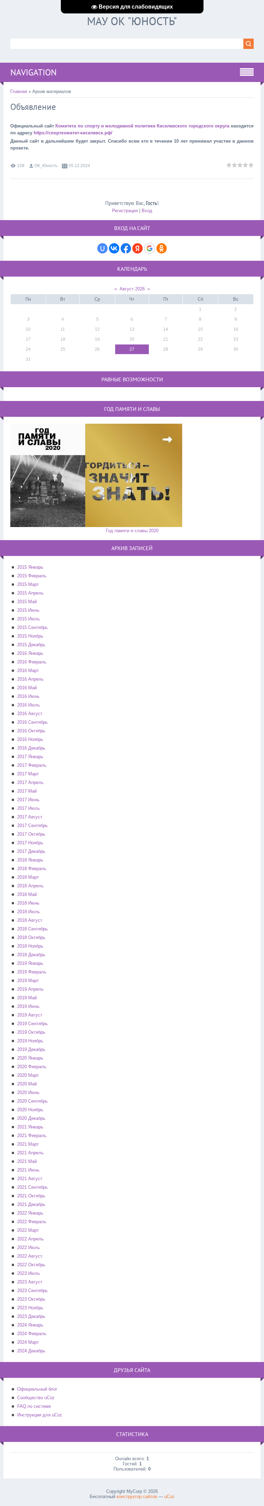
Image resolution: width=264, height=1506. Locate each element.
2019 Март (28, 980)
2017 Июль (28, 808)
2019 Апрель (30, 989)
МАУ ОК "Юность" (132, 21)
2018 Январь (30, 860)
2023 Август (29, 1282)
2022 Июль (28, 1247)
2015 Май (27, 601)
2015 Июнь (28, 610)
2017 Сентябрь (32, 825)
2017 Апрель (30, 782)
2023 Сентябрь (32, 1290)
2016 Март (28, 670)
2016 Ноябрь (30, 739)
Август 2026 (132, 288)
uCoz (169, 1496)
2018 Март (28, 877)
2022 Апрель (30, 1238)
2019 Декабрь (31, 1049)
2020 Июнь (28, 1092)
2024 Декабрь (31, 1350)
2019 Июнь (28, 1006)
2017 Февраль (31, 765)
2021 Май (27, 1161)
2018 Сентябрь (32, 928)
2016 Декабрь (31, 748)
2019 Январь (30, 963)
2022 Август (29, 1256)
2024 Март (28, 1342)
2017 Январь (30, 756)
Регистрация (125, 210)
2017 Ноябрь (30, 842)
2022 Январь (30, 1213)
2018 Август (29, 920)
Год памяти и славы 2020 (132, 530)
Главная (18, 91)
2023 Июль (28, 1273)
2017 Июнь (28, 799)
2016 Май (27, 687)
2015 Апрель (30, 593)
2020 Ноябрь (30, 1109)
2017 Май (27, 791)
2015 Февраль (31, 575)
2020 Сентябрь (32, 1101)
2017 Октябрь (31, 834)
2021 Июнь (28, 1170)
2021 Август (29, 1178)
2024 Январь (30, 1325)
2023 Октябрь (31, 1299)
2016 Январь (30, 653)
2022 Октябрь (31, 1264)
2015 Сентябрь (32, 627)
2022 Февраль (31, 1221)
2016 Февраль (31, 661)
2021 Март (28, 1144)
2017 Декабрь (31, 851)
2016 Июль (28, 705)
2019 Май (27, 997)
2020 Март (28, 1075)
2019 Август (29, 1015)
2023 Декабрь (31, 1316)
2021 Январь (30, 1127)
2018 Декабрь (31, 954)
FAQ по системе (34, 1406)
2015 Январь (30, 567)
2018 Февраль (31, 868)
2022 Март (28, 1230)
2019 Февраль (31, 971)
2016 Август (29, 713)
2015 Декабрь (31, 644)
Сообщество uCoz (36, 1397)
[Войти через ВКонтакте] (114, 248)
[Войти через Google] (149, 248)
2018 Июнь (28, 903)
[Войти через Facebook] (126, 248)
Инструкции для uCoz (39, 1414)
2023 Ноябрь (30, 1307)
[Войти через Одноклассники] (161, 248)
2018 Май (27, 894)
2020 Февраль (31, 1066)
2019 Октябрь (31, 1032)
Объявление (33, 106)
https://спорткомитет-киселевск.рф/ (73, 132)
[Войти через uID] (102, 248)
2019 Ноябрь (30, 1040)
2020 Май (27, 1083)
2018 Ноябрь (30, 946)
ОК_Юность (45, 165)
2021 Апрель (30, 1152)
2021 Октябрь (31, 1195)
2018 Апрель (30, 885)
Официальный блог (37, 1389)
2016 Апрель (30, 679)
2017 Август (29, 816)
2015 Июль (28, 618)
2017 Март (28, 773)
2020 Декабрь (31, 1118)
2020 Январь (30, 1058)
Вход (147, 210)
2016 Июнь (28, 696)
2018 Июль (28, 911)
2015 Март (28, 584)
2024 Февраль (31, 1333)
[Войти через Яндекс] (137, 248)
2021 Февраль (31, 1135)
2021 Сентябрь (32, 1187)
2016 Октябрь (31, 730)
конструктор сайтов (137, 1496)
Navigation (33, 72)
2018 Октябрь (31, 937)
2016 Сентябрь (32, 722)
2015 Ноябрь (30, 636)
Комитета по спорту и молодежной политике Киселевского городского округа (142, 125)
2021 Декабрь (31, 1204)
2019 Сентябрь (32, 1023)
